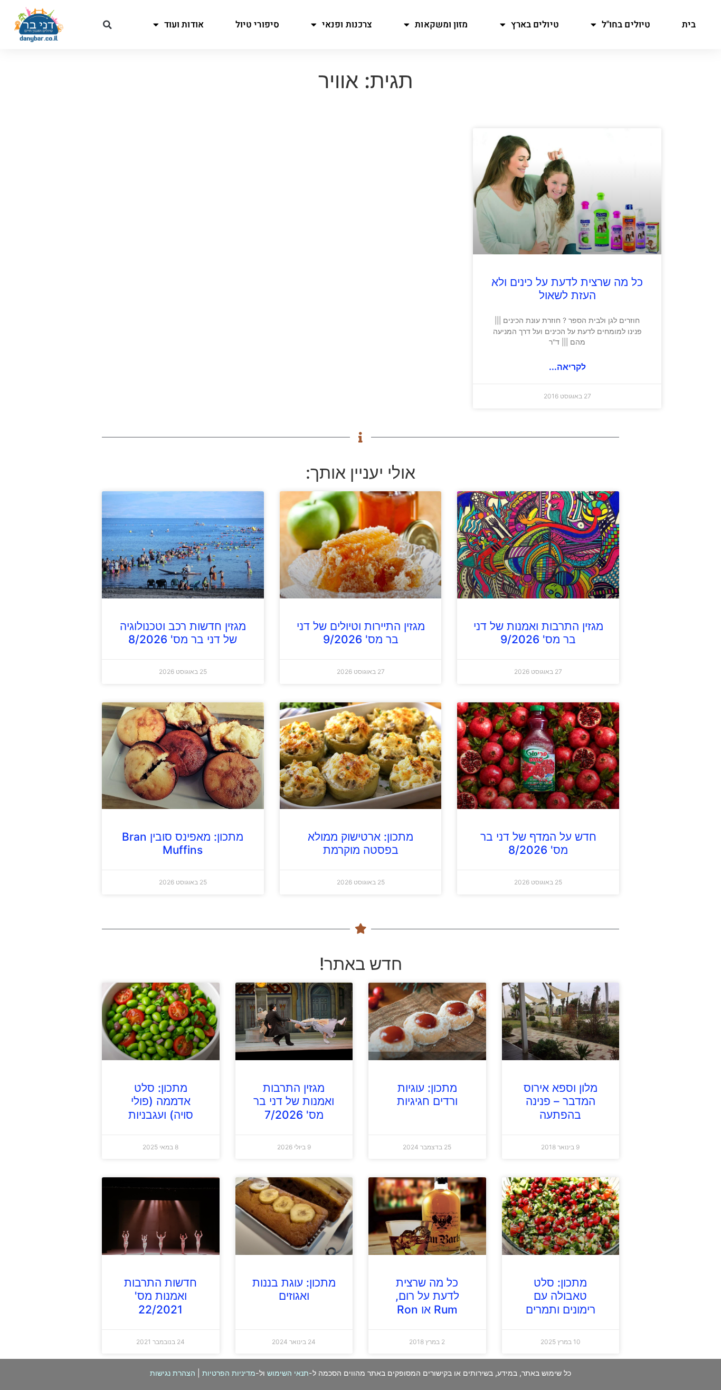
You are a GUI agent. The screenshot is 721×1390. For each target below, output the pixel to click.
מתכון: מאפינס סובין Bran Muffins (182, 843)
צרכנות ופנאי (347, 24)
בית (689, 24)
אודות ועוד (184, 24)
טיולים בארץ (535, 24)
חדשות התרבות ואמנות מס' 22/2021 (160, 1296)
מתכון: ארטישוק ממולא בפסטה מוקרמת (360, 843)
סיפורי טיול (257, 24)
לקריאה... (567, 366)
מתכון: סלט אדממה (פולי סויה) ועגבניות (160, 1101)
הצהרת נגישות (172, 1372)
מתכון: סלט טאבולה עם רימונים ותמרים (560, 1296)
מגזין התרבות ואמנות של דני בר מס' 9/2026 (538, 633)
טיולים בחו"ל (626, 24)
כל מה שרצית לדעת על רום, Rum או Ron (427, 1296)
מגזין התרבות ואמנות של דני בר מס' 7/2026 (293, 1101)
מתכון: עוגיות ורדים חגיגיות (427, 1094)
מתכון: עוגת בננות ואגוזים (294, 1289)
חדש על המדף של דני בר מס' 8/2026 (538, 843)
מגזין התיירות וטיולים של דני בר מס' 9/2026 (361, 633)
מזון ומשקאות (441, 24)
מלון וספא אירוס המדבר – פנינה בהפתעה (560, 1101)
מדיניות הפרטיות (228, 1372)
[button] (107, 25)
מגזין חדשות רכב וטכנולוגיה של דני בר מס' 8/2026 (183, 633)
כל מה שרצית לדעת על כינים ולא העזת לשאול (567, 288)
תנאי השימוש (288, 1372)
